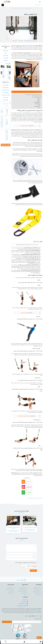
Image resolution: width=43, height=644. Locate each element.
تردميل (20, 611)
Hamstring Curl (37, 106)
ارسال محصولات (23, 592)
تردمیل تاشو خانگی (37, 587)
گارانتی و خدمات (10, 592)
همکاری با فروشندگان (9, 589)
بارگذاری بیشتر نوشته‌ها (6, 146)
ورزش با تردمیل (5, 86)
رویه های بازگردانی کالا (22, 589)
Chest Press (37, 103)
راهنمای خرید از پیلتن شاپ (22, 591)
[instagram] (40, 616)
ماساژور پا (38, 594)
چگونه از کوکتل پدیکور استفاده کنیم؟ (6, 123)
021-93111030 (24, 600)
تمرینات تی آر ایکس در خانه (37, 97)
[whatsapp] (28, 616)
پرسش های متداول (23, 587)
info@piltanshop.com (22, 603)
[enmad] (21, 633)
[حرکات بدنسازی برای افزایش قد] (3, 66)
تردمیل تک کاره (37, 589)
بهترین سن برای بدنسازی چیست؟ (29, 527)
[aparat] (34, 616)
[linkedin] (30, 616)
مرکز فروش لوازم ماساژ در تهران (7, 113)
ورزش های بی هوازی (28, 530)
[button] (10, 73)
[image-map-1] (21, 624)
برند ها (25, 594)
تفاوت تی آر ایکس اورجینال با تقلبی (24, 416)
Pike (39, 107)
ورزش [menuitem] (6, 107)
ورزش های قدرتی (30, 498)
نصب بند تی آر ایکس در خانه (37, 95)
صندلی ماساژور (36, 612)
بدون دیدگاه (15, 40)
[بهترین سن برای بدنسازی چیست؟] (29, 520)
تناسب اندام (25, 529)
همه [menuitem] (10, 105)
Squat (39, 98)
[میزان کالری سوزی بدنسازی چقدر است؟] (9, 66)
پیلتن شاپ (29, 8)
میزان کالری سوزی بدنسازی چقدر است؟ (13, 528)
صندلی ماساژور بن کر (36, 591)
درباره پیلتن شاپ (10, 587)
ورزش (25, 8)
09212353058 (24, 601)
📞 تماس (39, 637)
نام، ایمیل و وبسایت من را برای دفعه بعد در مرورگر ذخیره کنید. (25, 562)
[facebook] (38, 616)
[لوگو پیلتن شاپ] (7, 0)
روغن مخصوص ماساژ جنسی (1, 113)
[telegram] (26, 616)
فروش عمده (11, 591)
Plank (39, 105)
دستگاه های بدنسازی (31, 262)
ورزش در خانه (21, 8)
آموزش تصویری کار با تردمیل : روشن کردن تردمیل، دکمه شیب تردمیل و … (6, 137)
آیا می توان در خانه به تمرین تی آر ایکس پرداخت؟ (33, 94)
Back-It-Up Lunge (37, 102)
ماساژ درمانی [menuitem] (5, 105)
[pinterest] (36, 616)
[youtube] (32, 616)
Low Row (38, 101)
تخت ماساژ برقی (37, 592)
